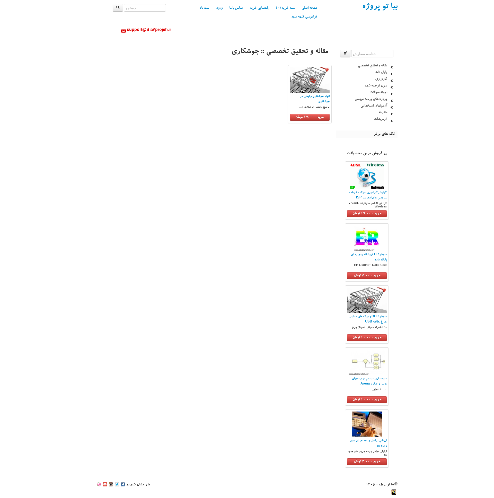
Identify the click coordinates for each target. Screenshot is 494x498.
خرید (366, 214)
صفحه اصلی (309, 8)
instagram (111, 484)
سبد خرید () (285, 8)
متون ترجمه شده (376, 86)
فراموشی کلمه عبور (304, 17)
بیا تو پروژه (380, 7)
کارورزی (381, 79)
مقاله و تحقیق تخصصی (372, 66)
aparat (99, 484)
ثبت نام (204, 8)
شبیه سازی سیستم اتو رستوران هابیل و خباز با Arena (369, 381)
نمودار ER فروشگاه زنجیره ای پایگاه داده (369, 257)
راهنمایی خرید (259, 8)
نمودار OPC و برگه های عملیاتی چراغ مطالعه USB (368, 319)
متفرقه (382, 113)
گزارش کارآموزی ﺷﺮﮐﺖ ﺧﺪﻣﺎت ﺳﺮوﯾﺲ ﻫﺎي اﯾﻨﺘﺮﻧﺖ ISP (368, 195)
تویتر (117, 484)
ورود (219, 8)
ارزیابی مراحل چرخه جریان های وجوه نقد (368, 443)
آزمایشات (380, 119)
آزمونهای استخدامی (373, 106)
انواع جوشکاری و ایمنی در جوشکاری (315, 99)
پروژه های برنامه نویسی (371, 99)
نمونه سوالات (378, 93)
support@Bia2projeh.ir (149, 30)
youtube (105, 484)
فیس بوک (123, 484)
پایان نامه (381, 73)
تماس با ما (236, 8)
